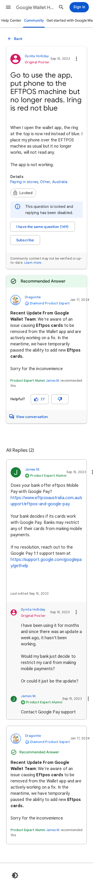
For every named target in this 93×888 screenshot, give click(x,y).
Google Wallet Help (35, 7)
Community (34, 20)
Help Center (11, 20)
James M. (53, 380)
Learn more (32, 262)
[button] (8, 7)
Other (45, 182)
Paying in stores (24, 182)
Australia (59, 182)
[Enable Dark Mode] (15, 875)
